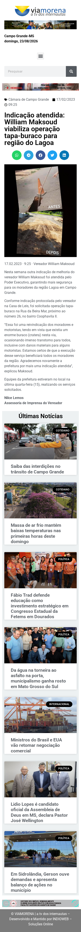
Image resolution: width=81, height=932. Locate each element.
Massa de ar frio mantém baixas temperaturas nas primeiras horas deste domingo (36, 533)
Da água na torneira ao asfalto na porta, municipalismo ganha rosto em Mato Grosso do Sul (38, 678)
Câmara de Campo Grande (28, 99)
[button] (40, 56)
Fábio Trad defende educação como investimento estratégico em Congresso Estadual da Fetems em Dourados (39, 606)
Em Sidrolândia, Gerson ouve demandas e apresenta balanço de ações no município (40, 882)
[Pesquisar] (71, 71)
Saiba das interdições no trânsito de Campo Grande (37, 469)
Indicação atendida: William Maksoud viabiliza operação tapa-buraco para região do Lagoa (34, 129)
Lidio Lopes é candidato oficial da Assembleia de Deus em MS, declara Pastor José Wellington (39, 812)
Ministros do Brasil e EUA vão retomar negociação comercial (36, 745)
